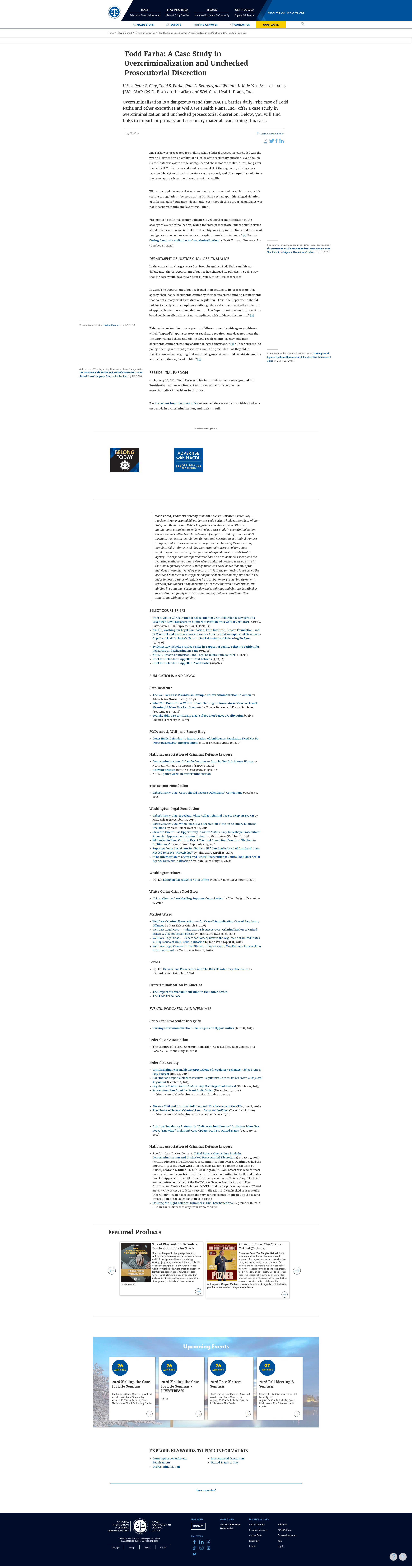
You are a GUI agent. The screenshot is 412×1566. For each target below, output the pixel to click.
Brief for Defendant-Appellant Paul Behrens (182, 659)
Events (252, 1546)
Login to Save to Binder (272, 133)
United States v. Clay (225, 1462)
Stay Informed (125, 32)
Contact (163, 1547)
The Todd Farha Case (167, 996)
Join (280, 1540)
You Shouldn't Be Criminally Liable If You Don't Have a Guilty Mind (198, 715)
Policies (147, 1547)
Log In (281, 1546)
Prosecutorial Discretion (227, 1458)
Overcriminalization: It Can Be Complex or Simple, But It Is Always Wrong (203, 761)
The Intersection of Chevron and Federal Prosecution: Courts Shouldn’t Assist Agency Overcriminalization (298, 250)
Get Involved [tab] (244, 12)
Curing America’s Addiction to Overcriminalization (184, 240)
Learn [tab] (145, 12)
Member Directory (258, 1530)
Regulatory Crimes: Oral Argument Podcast (194, 1086)
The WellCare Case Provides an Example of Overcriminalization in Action (202, 695)
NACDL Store (145, 24)
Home (111, 32)
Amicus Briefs (255, 1535)
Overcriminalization (145, 32)
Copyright (116, 1547)
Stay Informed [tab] (177, 12)
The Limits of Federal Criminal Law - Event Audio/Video (190, 1110)
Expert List (254, 1540)
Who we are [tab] (295, 12)
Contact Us (242, 24)
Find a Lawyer (207, 24)
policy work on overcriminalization (187, 774)
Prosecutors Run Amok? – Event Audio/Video (183, 1090)
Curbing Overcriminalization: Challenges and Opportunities (193, 1028)
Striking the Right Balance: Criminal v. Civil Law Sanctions (193, 1203)
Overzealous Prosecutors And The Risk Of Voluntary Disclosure (205, 969)
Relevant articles (164, 770)
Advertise (282, 1524)
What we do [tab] (276, 12)
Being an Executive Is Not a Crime (186, 879)
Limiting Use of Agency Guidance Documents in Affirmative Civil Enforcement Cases (299, 357)
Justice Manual (111, 325)
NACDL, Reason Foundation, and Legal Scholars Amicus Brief (194, 655)
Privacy (131, 1547)
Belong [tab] (211, 12)
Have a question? (206, 1490)
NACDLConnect (257, 1524)
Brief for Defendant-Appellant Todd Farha (181, 663)
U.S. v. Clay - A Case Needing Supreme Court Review (188, 898)
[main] (206, 756)
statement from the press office (176, 403)
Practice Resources (287, 1535)
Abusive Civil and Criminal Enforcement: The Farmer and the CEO (197, 1106)
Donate (175, 24)
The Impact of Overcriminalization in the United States (190, 992)
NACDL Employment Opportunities (230, 1526)
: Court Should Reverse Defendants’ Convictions (197, 792)
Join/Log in (271, 24)
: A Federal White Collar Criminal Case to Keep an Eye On (203, 815)
